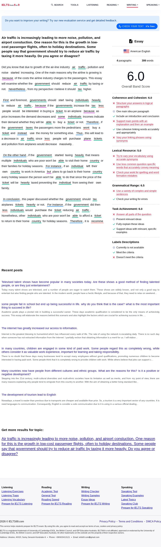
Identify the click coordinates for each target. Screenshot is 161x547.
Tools (74, 5)
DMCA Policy (153, 521)
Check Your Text (138, 26)
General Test (49, 495)
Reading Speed (50, 499)
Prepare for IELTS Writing (95, 504)
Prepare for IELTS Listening (17, 504)
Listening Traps (10, 495)
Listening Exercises (12, 491)
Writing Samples (90, 495)
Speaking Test (129, 491)
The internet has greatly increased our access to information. (40, 328)
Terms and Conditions (131, 521)
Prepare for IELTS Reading (57, 504)
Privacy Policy (107, 521)
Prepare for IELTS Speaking (137, 508)
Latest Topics (128, 499)
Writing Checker (90, 491)
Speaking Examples (132, 495)
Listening (92, 5)
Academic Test (50, 491)
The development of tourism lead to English (29, 394)
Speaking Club (129, 504)
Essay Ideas (88, 499)
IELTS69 (10, 4)
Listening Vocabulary (13, 499)
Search (58, 5)
